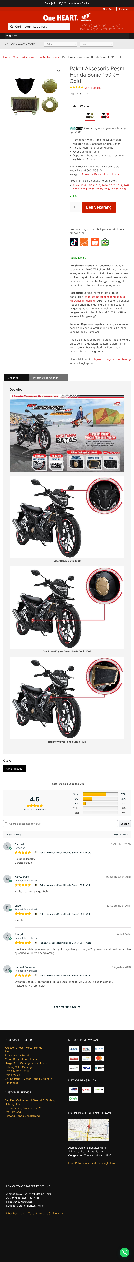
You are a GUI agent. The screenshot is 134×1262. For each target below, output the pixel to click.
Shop (16, 57)
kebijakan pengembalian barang (111, 359)
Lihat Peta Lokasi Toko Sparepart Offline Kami (35, 1213)
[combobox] (38, 26)
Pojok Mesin (12, 1074)
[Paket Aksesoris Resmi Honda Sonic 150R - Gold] (36, 852)
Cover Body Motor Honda (21, 1059)
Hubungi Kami (13, 1104)
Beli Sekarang (99, 207)
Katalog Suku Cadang (18, 1067)
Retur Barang (13, 1112)
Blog (7, 1051)
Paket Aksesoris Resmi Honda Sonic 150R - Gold (65, 852)
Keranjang (123, 9)
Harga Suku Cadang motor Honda (26, 1063)
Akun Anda (108, 9)
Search (124, 823)
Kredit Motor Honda (17, 1071)
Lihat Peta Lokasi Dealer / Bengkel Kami (93, 1163)
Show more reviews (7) (67, 1006)
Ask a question (15, 768)
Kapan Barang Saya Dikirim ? (23, 1108)
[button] (9, 36)
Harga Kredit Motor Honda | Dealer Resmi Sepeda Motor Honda (67, 17)
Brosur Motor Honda (17, 1055)
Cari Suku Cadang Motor (20, 43)
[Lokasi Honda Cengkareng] (88, 1139)
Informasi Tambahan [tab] (45, 377)
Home (7, 57)
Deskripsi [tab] (13, 377)
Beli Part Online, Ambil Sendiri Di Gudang (30, 1100)
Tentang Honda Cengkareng (22, 1115)
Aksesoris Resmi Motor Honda (41, 57)
